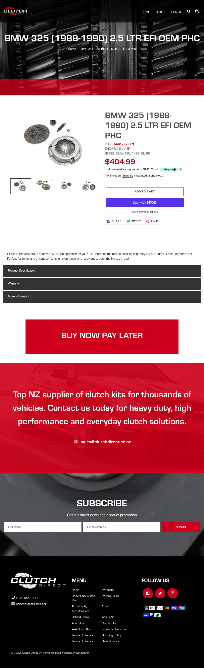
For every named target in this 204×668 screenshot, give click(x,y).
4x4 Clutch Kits (81, 629)
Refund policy (110, 641)
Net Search (82, 652)
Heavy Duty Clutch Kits (83, 598)
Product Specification (21, 270)
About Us (78, 623)
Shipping (127, 175)
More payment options (145, 211)
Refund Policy (80, 617)
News (105, 606)
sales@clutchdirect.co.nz (105, 441)
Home (72, 48)
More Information (19, 296)
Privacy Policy (110, 596)
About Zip (108, 617)
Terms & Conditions (114, 629)
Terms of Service (82, 635)
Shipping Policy (111, 635)
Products (108, 590)
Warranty (14, 283)
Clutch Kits (109, 623)
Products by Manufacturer (80, 608)
